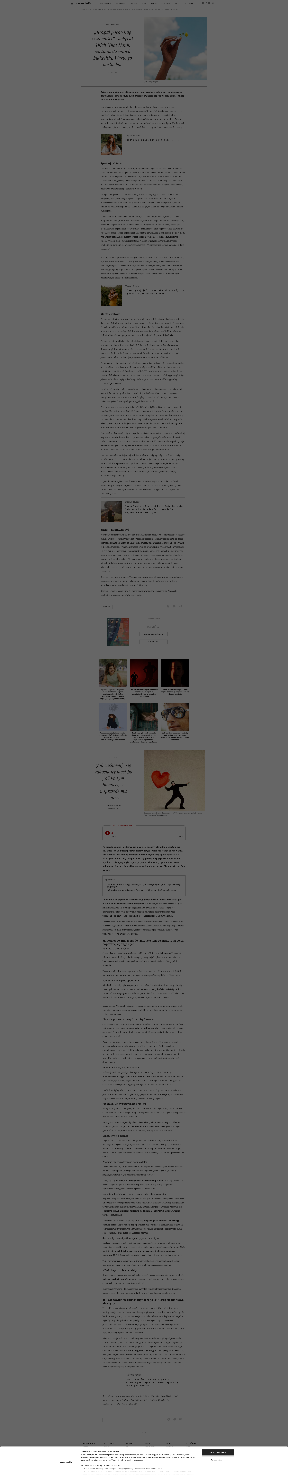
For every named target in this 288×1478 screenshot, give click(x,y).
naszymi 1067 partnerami (97, 1455)
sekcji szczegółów (175, 1474)
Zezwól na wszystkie (218, 1452)
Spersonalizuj (216, 1460)
